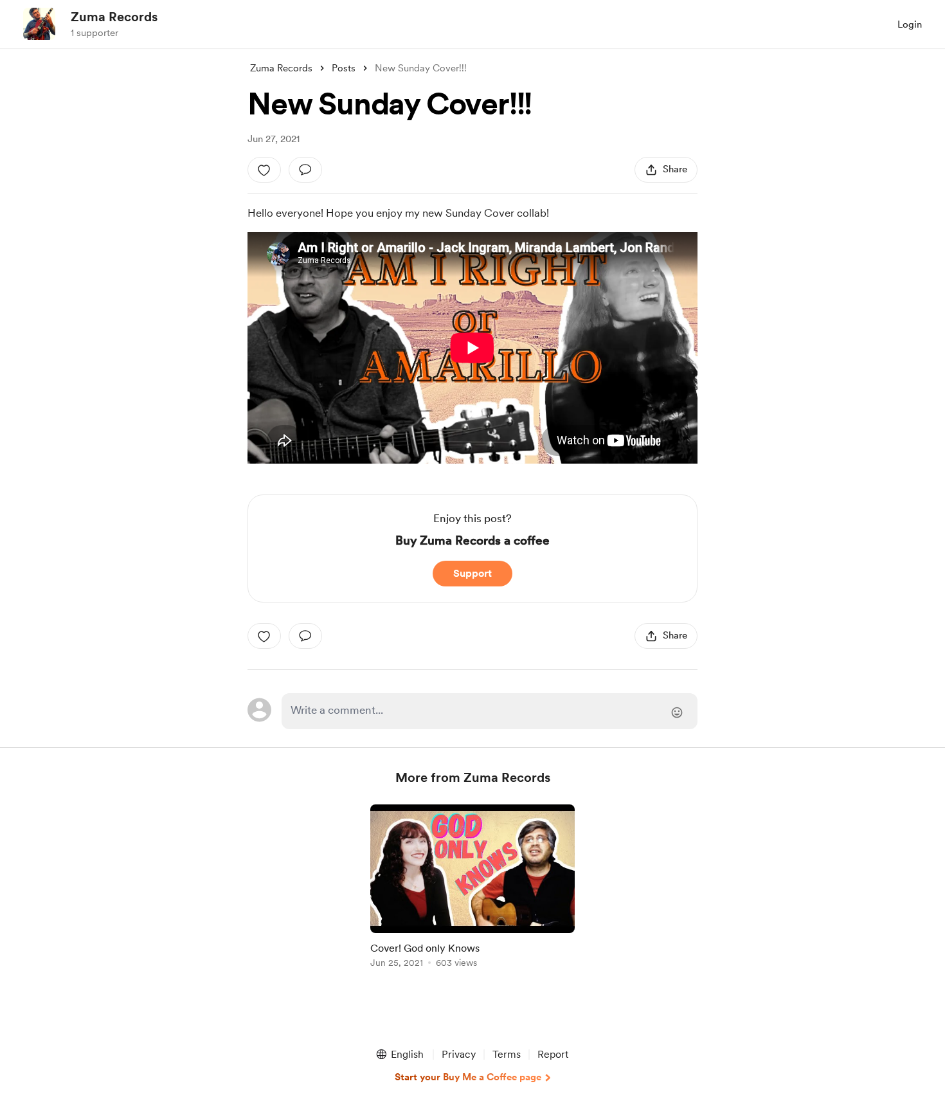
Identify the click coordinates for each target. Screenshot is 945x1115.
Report (552, 1054)
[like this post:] (264, 170)
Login (909, 24)
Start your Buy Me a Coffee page (468, 1077)
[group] (472, 888)
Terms (506, 1054)
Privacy (459, 1054)
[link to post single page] (472, 888)
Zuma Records (114, 16)
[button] (399, 1054)
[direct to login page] (490, 711)
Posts (344, 68)
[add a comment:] (305, 170)
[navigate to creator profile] (39, 24)
